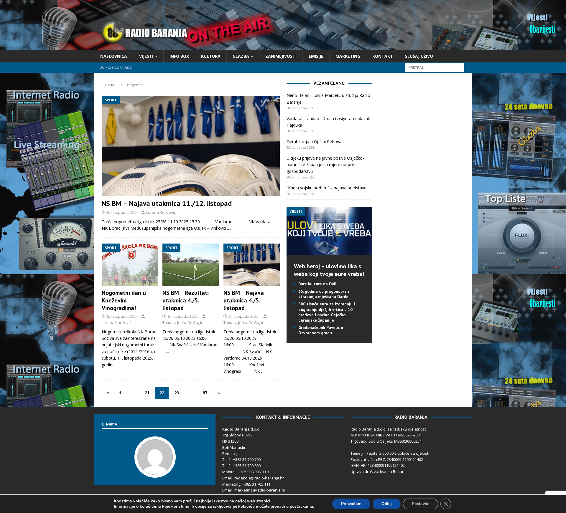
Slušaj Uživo (419, 56)
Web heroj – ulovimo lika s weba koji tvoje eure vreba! (329, 270)
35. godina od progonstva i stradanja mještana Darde (323, 294)
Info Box (179, 56)
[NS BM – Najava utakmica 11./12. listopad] (191, 146)
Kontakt (382, 56)
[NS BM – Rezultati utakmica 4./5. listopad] (190, 265)
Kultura (211, 56)
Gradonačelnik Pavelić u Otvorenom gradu (320, 330)
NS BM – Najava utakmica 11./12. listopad (167, 203)
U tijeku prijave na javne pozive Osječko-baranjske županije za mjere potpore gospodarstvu (325, 164)
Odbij (386, 504)
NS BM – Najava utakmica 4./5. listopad (243, 300)
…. (229, 228)
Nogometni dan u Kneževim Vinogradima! (124, 300)
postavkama (301, 506)
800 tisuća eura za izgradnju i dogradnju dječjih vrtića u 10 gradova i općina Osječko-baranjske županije (326, 312)
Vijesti (146, 56)
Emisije (316, 56)
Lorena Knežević (161, 212)
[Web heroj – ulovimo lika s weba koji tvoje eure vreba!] (329, 251)
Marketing (347, 56)
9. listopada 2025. (122, 212)
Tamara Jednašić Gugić (182, 322)
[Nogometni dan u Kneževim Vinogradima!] (130, 265)
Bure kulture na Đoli (317, 284)
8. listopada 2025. (122, 316)
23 (176, 392)
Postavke (420, 504)
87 (205, 392)
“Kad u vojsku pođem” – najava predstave (326, 188)
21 (147, 392)
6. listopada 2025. (183, 316)
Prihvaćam (351, 504)
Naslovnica (113, 56)
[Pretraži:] (434, 67)
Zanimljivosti (281, 56)
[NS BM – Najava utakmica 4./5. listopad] (251, 265)
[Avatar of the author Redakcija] (155, 471)
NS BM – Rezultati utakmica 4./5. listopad (185, 300)
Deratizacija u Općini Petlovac (315, 141)
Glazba (241, 56)
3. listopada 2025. (244, 316)
